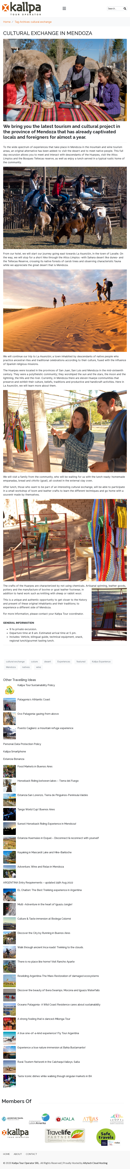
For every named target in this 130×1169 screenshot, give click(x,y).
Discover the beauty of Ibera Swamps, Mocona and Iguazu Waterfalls (58, 990)
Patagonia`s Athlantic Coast (33, 699)
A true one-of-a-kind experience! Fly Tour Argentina (48, 1033)
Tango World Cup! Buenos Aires (36, 809)
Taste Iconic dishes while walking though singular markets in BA (54, 1076)
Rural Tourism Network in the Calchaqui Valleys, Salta (48, 1061)
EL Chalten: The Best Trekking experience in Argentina (49, 890)
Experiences (63, 661)
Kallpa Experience (101, 661)
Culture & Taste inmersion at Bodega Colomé (44, 918)
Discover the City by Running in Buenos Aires (43, 933)
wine (38, 667)
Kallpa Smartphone (14, 751)
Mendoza (11, 667)
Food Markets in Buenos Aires (34, 766)
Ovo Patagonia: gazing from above (38, 713)
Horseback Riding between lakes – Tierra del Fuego (48, 780)
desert (47, 661)
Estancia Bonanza (13, 759)
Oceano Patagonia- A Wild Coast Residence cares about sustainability (58, 1004)
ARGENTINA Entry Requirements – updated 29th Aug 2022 (38, 882)
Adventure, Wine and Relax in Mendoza (40, 866)
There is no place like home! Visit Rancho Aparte (46, 961)
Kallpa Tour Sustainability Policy (36, 685)
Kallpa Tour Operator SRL (25, 1163)
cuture (34, 661)
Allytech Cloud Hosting (95, 1163)
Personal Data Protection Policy (22, 744)
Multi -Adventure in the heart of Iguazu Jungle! (44, 904)
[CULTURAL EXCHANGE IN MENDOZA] (65, 79)
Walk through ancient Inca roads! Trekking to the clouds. (50, 947)
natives (26, 667)
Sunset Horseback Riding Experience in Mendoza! (46, 823)
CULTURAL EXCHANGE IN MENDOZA (47, 33)
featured (81, 661)
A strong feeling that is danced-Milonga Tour (43, 1018)
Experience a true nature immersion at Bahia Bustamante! (51, 1047)
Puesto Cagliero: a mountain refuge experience (45, 728)
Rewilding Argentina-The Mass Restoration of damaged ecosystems (58, 975)
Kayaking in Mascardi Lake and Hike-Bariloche (44, 852)
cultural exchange (15, 661)
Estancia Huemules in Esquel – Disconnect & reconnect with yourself (58, 838)
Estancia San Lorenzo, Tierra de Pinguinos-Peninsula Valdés (52, 795)
